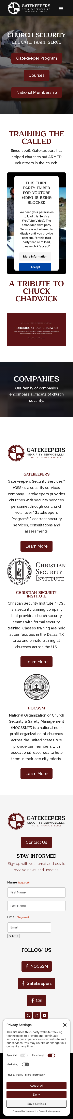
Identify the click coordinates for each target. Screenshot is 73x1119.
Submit (13, 936)
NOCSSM (39, 966)
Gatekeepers (39, 983)
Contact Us (36, 842)
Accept (35, 267)
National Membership (36, 92)
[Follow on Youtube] (44, 1015)
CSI (39, 1000)
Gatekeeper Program (36, 58)
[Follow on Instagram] (36, 1015)
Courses (37, 75)
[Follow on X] (28, 1015)
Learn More (36, 546)
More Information (35, 256)
